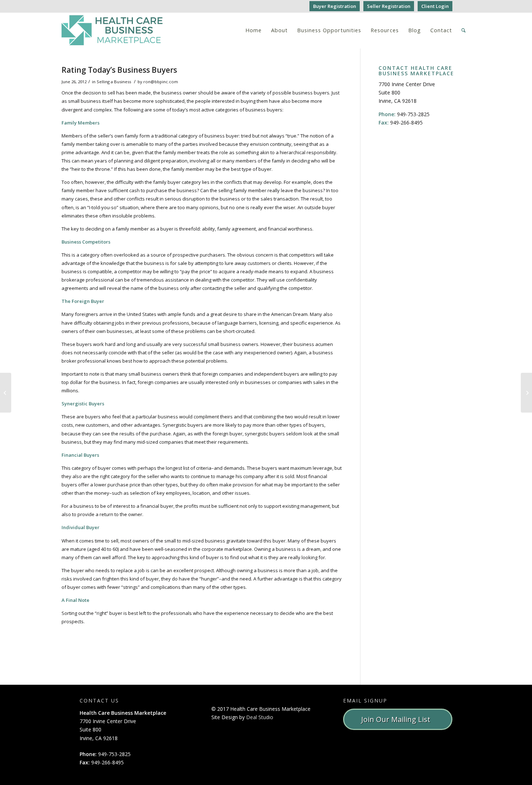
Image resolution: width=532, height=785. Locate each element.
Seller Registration (388, 6)
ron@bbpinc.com (160, 81)
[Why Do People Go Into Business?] (5, 393)
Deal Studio (259, 717)
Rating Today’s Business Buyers (119, 70)
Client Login (435, 6)
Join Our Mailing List (397, 719)
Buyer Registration (334, 6)
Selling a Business (114, 81)
